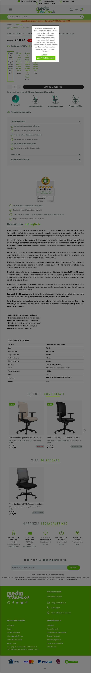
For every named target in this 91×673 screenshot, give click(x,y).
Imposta (44, 55)
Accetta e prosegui (45, 58)
